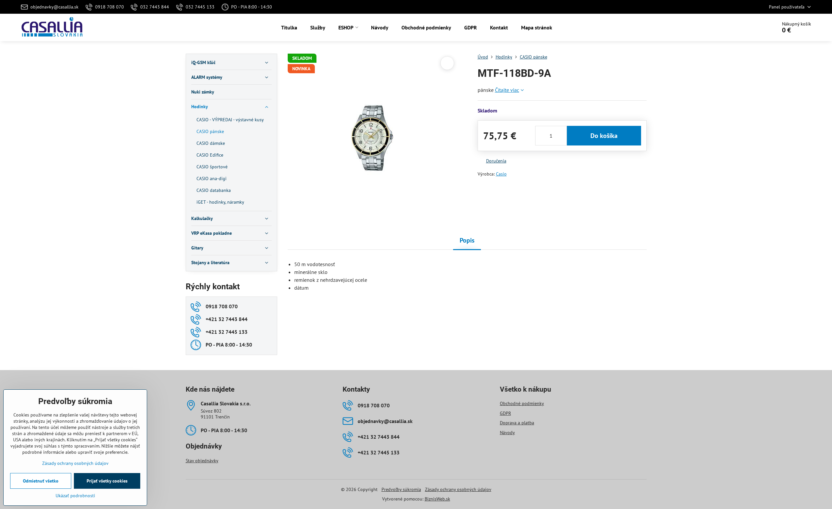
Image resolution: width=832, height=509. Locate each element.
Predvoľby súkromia (401, 489)
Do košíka (604, 135)
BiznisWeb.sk (437, 499)
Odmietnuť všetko (41, 481)
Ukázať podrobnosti (75, 496)
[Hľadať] (754, 27)
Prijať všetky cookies (107, 481)
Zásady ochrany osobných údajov (458, 489)
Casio (501, 174)
